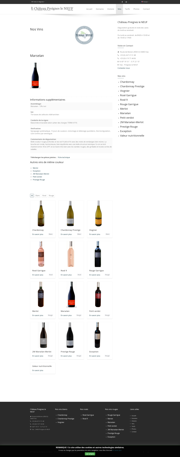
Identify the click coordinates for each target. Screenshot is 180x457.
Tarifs (133, 426)
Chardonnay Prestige (70, 230)
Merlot (35, 168)
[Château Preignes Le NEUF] (52, 8)
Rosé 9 (64, 270)
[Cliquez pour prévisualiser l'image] (35, 75)
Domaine (134, 418)
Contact (134, 432)
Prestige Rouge (39, 180)
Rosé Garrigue (38, 270)
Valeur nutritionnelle (42, 366)
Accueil (134, 416)
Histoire (134, 421)
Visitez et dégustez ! (38, 2)
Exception (36, 171)
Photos (134, 429)
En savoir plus (117, 450)
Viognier (93, 230)
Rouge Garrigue (96, 270)
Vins (133, 424)
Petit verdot (37, 177)
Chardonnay (38, 230)
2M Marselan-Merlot (41, 174)
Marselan (65, 311)
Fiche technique (64, 157)
